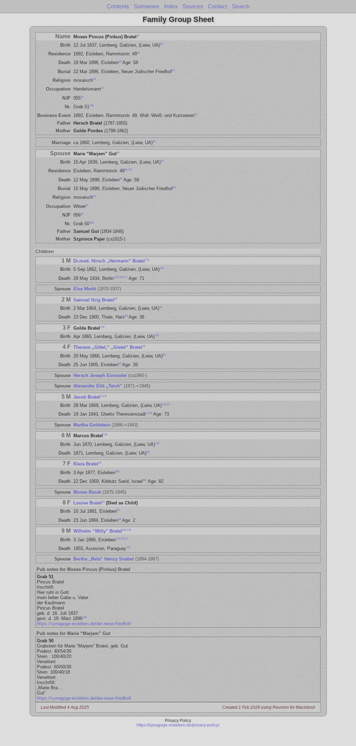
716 (121, 276)
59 (147, 452)
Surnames (146, 6)
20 (154, 141)
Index (171, 6)
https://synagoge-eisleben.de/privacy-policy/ (178, 725)
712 (130, 169)
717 (125, 276)
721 (118, 538)
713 (147, 259)
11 (105, 395)
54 (161, 44)
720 (129, 530)
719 (157, 335)
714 (162, 268)
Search (241, 6)
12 (168, 404)
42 (138, 35)
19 (143, 346)
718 (102, 326)
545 (117, 471)
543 (124, 530)
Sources (193, 6)
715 (116, 276)
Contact (217, 6)
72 (127, 538)
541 (145, 480)
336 (91, 105)
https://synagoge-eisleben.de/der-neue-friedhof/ (84, 623)
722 (123, 538)
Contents (118, 6)
